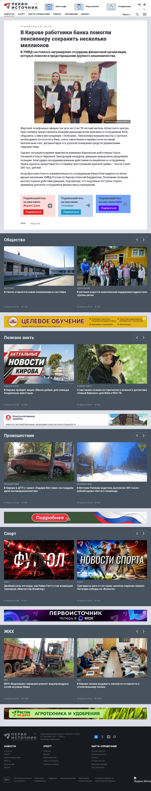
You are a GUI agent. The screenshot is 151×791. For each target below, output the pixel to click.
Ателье (95, 757)
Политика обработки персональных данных (105, 779)
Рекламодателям (68, 778)
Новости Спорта (50, 761)
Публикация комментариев (85, 779)
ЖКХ (9, 631)
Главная (47, 751)
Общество (35, 224)
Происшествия (19, 435)
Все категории (98, 767)
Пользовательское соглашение (23, 779)
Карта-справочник (12, 757)
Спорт (10, 533)
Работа (7, 761)
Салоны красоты (99, 754)
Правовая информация (40, 779)
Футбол (46, 754)
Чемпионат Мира (51, 764)
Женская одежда (99, 764)
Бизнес (7, 767)
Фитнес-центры (99, 751)
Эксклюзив (9, 764)
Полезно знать (19, 337)
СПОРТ (7, 754)
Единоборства (49, 757)
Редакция (53, 778)
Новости (10, 746)
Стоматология (98, 761)
